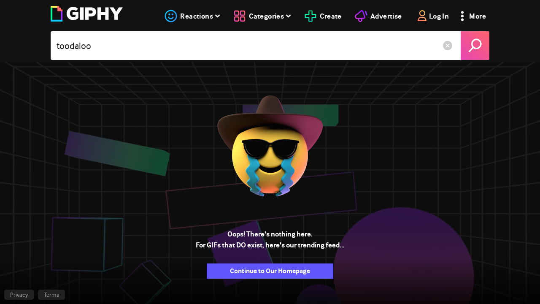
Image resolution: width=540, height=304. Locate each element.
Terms (51, 294)
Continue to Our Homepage (270, 271)
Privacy (19, 294)
